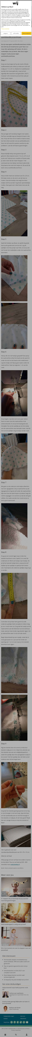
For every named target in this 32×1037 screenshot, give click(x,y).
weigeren (5, 33)
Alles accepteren (26, 33)
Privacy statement (5, 28)
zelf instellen (16, 33)
